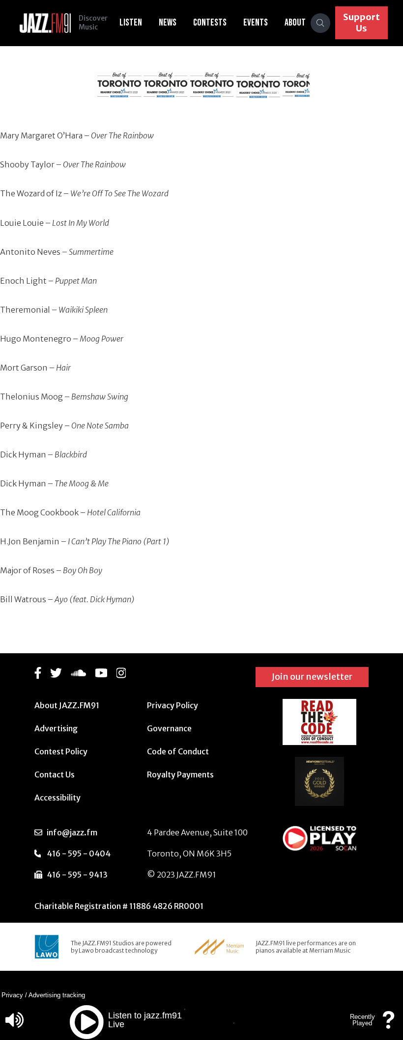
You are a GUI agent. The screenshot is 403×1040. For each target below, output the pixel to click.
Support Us (361, 22)
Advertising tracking (57, 995)
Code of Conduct (178, 751)
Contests (210, 22)
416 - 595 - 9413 (77, 875)
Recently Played (362, 1020)
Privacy (12, 995)
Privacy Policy (172, 705)
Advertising (56, 728)
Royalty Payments (180, 774)
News (167, 22)
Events (255, 22)
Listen (130, 22)
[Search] (320, 23)
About (295, 22)
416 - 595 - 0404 (79, 853)
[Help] (389, 1024)
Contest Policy (60, 751)
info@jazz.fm (72, 832)
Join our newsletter (312, 676)
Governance (169, 728)
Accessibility (57, 797)
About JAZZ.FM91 (66, 705)
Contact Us (54, 774)
